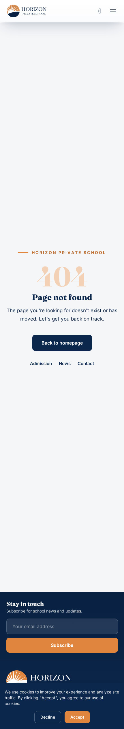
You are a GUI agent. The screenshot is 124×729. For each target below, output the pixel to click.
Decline (47, 717)
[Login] (98, 11)
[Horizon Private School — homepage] (38, 680)
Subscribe (62, 645)
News (65, 363)
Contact (86, 363)
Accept (77, 717)
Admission (41, 363)
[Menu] (113, 11)
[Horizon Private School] (26, 11)
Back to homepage (62, 343)
